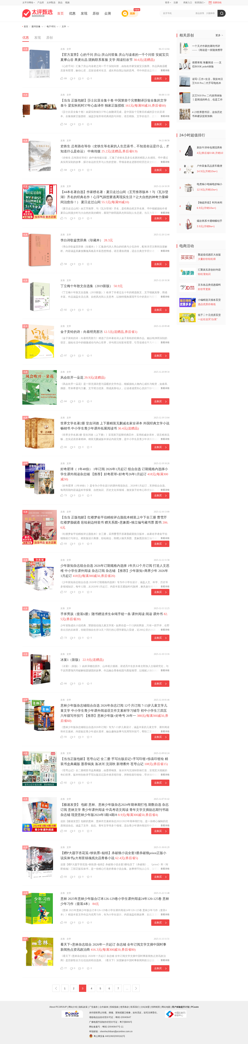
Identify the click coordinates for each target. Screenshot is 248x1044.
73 (65, 495)
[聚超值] (37, 13)
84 (65, 401)
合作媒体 (103, 1007)
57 (65, 592)
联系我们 (135, 1007)
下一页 (136, 988)
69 (65, 831)
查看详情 (165, 70)
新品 (60, 2)
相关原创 (186, 35)
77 (65, 968)
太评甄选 (51, 2)
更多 (219, 35)
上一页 (56, 988)
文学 (64, 26)
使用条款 (124, 1007)
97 (65, 355)
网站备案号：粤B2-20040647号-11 (106, 1026)
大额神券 (210, 13)
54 (65, 124)
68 (65, 170)
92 (65, 310)
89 (65, 78)
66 (65, 447)
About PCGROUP (58, 1007)
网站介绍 (72, 1007)
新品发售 (200, 13)
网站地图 (166, 1007)
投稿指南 (114, 1007)
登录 (167, 2)
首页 (60, 13)
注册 (176, 2)
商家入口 (187, 2)
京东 (62, 49)
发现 (84, 13)
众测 (107, 13)
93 (65, 543)
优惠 (72, 13)
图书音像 (36, 26)
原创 (96, 13)
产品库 (40, 2)
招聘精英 (155, 1007)
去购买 (158, 78)
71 (65, 218)
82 (65, 782)
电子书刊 (51, 26)
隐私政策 (83, 1007)
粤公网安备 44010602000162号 (109, 1036)
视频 (67, 2)
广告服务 (93, 1007)
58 (65, 264)
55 (65, 737)
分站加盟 (145, 1007)
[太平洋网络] (72, 1012)
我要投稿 (217, 2)
